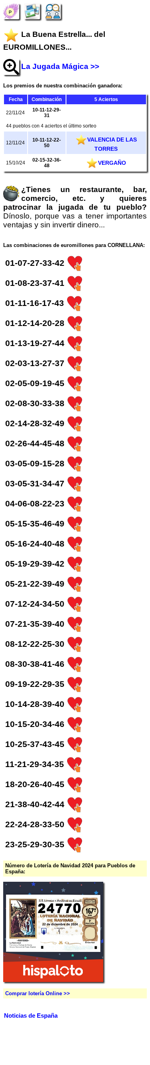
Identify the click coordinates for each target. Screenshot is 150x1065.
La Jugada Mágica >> (60, 66)
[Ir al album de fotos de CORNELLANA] (32, 11)
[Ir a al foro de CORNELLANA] (53, 11)
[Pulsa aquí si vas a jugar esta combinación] (75, 263)
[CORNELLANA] (11, 11)
